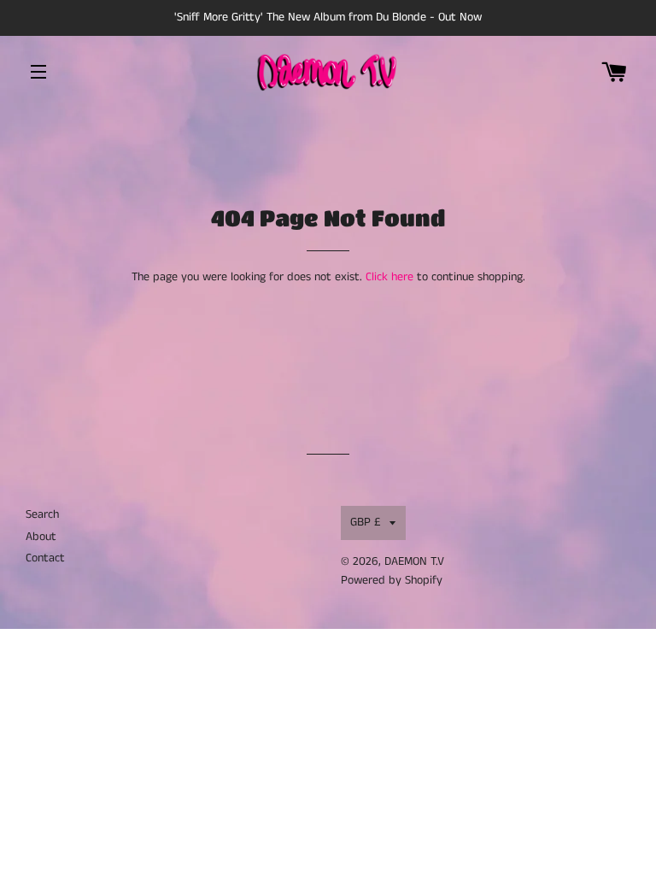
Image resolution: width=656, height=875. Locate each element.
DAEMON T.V (414, 561)
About (41, 536)
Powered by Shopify (391, 580)
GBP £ (365, 522)
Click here (389, 276)
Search (42, 514)
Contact (45, 558)
